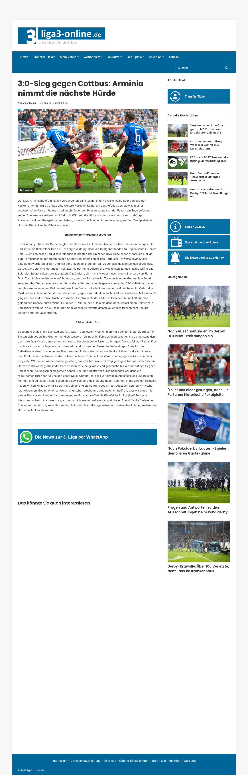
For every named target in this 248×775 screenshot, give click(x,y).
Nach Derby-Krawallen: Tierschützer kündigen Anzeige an (205, 176)
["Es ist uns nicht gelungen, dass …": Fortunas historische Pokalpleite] (199, 365)
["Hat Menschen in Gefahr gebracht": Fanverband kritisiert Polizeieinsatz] (178, 130)
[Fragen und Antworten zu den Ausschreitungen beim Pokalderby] (199, 482)
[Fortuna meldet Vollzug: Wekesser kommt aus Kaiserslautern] (178, 146)
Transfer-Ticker (44, 57)
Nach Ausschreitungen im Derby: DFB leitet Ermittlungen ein (210, 193)
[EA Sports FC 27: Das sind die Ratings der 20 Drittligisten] (178, 162)
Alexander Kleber (27, 103)
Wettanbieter (92, 57)
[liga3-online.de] (61, 35)
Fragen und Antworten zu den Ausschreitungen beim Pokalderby (198, 510)
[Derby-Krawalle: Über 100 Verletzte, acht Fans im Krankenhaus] (199, 541)
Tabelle (174, 57)
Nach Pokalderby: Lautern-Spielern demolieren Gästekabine (198, 451)
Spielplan (155, 57)
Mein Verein (68, 57)
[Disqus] (88, 698)
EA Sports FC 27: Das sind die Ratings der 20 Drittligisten (209, 159)
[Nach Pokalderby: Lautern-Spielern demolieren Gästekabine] (199, 423)
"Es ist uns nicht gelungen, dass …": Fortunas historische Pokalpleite (198, 392)
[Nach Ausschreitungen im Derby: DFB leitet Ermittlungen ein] (178, 194)
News (24, 57)
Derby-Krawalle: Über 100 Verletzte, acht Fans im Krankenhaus (198, 569)
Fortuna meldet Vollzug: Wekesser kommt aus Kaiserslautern (206, 145)
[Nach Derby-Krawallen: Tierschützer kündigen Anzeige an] (178, 178)
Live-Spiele (134, 57)
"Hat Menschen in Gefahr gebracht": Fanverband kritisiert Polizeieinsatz (206, 129)
